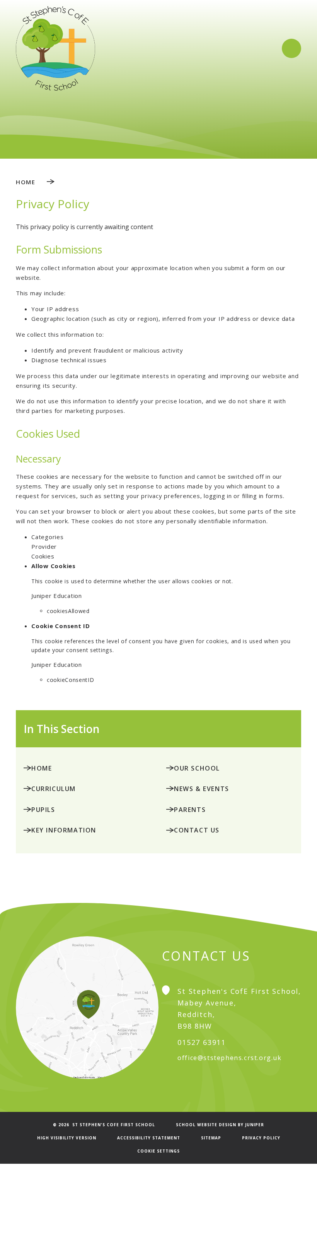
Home (25, 182)
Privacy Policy (261, 1138)
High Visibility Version (66, 1138)
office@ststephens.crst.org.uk (229, 1057)
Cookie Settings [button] (158, 1151)
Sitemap (211, 1138)
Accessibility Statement (148, 1138)
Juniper (254, 1124)
